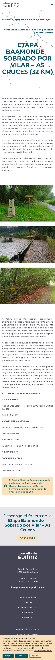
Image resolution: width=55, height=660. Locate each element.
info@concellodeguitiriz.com (27, 587)
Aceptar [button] (8, 655)
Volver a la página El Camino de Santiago (27, 19)
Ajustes (35, 655)
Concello (27, 617)
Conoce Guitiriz (27, 597)
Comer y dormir (27, 607)
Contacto (27, 612)
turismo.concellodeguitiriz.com (17, 641)
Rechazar (22, 655)
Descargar (27, 538)
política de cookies (43, 650)
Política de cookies (27, 634)
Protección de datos (27, 629)
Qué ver (27, 602)
